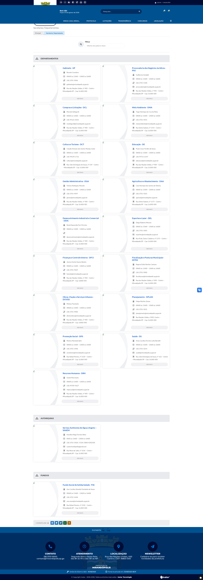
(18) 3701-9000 (50, 557)
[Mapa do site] (81, 2)
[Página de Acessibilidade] (85, 2)
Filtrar (87, 42)
